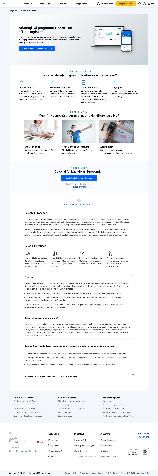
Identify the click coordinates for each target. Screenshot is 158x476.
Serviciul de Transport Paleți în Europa (28, 412)
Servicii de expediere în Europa (25, 401)
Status (75, 473)
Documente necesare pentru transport (117, 412)
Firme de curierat (109, 401)
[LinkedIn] (147, 437)
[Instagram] (143, 437)
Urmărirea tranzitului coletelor (113, 408)
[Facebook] (139, 437)
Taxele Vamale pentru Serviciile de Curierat (118, 416)
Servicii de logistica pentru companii (71, 405)
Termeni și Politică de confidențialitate (135, 473)
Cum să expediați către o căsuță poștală (28, 416)
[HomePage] (28, 433)
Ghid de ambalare (64, 412)
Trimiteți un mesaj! (79, 187)
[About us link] (144, 3)
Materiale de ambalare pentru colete (71, 408)
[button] (79, 212)
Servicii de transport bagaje (24, 405)
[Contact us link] (139, 3)
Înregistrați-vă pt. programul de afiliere (37, 48)
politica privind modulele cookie (91, 473)
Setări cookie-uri (112, 473)
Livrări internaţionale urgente (24, 408)
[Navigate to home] (11, 4)
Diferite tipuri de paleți (66, 416)
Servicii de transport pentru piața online (117, 405)
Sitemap (68, 473)
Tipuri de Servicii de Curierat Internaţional (72, 401)
